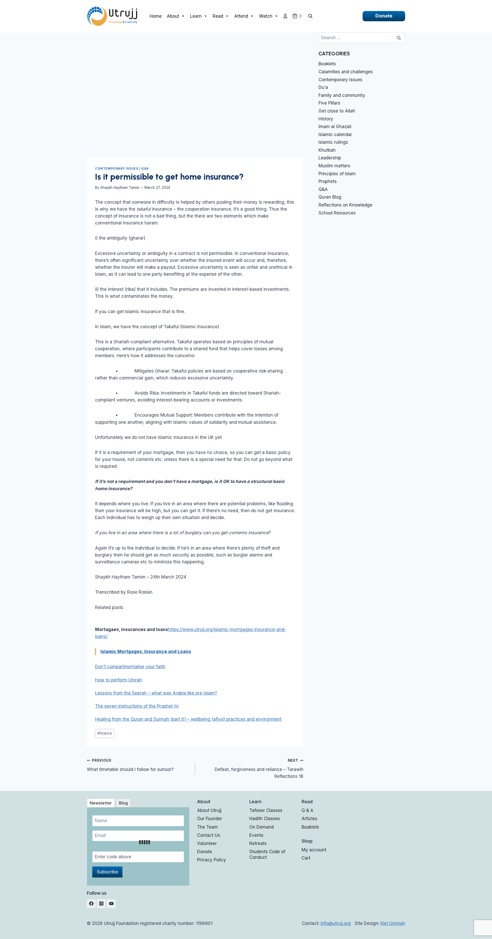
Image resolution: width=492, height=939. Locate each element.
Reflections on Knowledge (345, 205)
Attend (241, 16)
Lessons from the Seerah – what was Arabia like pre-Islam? (156, 693)
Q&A (145, 168)
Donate (383, 16)
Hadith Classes (264, 818)
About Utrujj (209, 810)
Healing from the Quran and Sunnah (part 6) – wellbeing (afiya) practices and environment (188, 719)
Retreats (258, 843)
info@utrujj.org (336, 923)
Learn (196, 16)
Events (256, 835)
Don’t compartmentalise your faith (130, 666)
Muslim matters (334, 165)
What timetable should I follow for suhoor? (130, 765)
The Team (207, 827)
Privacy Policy (211, 859)
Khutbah (327, 150)
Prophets (328, 181)
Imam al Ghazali (335, 126)
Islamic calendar (335, 134)
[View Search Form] (310, 16)
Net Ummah (393, 923)
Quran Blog (330, 197)
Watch (265, 16)
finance (104, 733)
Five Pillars (329, 103)
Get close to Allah (337, 110)
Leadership (330, 157)
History (326, 118)
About (173, 16)
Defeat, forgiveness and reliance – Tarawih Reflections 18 (259, 768)
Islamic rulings (333, 142)
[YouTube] (111, 903)
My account (314, 849)
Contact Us (208, 835)
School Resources (337, 212)
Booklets (327, 63)
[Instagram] (101, 903)
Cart (306, 858)
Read (218, 16)
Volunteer (207, 843)
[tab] (101, 803)
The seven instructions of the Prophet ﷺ (137, 706)
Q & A (307, 810)
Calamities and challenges (346, 71)
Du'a (323, 87)
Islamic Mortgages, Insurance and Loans (145, 651)
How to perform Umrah (118, 680)
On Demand (261, 827)
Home (156, 16)
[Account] (285, 16)
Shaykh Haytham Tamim (119, 187)
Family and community (342, 95)
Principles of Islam (337, 173)
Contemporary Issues (116, 168)
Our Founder (209, 818)
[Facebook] (91, 903)
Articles (309, 818)
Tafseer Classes (265, 810)
